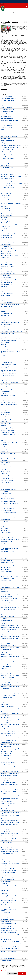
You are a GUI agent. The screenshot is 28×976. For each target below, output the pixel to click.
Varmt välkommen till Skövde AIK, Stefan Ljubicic (10, 863)
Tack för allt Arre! (4, 286)
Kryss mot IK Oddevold (5, 829)
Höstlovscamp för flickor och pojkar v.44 (8, 652)
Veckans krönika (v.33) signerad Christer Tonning (10, 719)
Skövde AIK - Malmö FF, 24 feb (6, 541)
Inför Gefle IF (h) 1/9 (4, 690)
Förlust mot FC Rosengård (6, 384)
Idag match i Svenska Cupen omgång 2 (8, 706)
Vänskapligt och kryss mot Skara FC (7, 430)
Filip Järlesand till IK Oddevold (6, 264)
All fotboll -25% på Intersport (6, 902)
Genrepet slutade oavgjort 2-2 (6, 519)
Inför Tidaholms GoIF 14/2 (5, 259)
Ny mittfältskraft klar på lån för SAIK (7, 742)
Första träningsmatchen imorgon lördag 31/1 (9, 279)
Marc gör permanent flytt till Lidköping (8, 879)
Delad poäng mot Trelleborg (6, 664)
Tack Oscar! (3, 129)
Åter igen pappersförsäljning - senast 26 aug (9, 416)
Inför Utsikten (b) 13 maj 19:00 (6, 180)
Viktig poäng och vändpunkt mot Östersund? (9, 695)
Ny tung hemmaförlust (5, 769)
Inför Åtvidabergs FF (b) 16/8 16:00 (7, 113)
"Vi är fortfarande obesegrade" (6, 185)
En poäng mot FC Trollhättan (6, 195)
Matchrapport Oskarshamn (6, 397)
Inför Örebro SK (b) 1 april (5, 861)
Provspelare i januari (4, 288)
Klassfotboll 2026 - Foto (5, 163)
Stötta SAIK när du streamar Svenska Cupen (9, 932)
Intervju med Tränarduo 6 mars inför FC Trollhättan (10, 240)
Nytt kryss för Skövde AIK (5, 208)
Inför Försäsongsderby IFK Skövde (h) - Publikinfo (10, 271)
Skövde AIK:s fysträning (5, 836)
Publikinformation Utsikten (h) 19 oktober (8, 634)
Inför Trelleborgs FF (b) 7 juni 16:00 (7, 158)
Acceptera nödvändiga (12, 973)
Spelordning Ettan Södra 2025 (6, 554)
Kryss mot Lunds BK (4, 114)
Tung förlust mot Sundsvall (6, 649)
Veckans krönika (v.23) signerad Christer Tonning (10, 784)
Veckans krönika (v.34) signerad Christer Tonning (10, 708)
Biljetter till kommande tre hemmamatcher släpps (10, 789)
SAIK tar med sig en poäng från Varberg (8, 786)
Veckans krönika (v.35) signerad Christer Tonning (10, 693)
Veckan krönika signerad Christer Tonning (8, 915)
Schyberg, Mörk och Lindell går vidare (8, 567)
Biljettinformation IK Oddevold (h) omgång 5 (9, 835)
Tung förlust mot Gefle (5, 688)
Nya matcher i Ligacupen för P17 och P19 (8, 593)
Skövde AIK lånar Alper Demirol (6, 684)
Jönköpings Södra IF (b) (5, 366)
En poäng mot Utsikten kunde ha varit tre (8, 629)
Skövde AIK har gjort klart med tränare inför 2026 (10, 327)
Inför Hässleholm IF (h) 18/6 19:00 (7, 149)
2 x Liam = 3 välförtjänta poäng (6, 107)
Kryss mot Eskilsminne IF (5, 172)
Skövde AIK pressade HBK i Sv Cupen (7, 102)
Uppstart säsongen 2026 (5, 291)
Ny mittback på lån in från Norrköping (8, 877)
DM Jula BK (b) (3, 219)
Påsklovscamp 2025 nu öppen (6, 506)
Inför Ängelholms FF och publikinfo (7, 375)
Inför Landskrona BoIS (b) (5, 643)
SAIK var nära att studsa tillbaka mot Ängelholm (10, 373)
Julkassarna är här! (4, 574)
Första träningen (4, 337)
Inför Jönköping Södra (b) (5, 231)
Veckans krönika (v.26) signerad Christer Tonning (10, 767)
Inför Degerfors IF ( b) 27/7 (6, 735)
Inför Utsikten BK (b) (4, 534)
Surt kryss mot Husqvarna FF (6, 462)
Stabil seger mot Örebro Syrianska (7, 432)
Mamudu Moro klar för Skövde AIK (7, 907)
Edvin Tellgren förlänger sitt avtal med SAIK (9, 791)
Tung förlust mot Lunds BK (6, 444)
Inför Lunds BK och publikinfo (6, 362)
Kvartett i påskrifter (4, 591)
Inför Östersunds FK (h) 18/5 (6, 808)
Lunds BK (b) (3, 446)
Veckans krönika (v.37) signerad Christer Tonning (10, 682)
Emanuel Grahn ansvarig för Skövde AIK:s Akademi (10, 304)
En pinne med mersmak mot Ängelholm (8, 181)
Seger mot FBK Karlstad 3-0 (6, 131)
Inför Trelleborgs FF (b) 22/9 (6, 666)
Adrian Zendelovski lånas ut (6, 699)
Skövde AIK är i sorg (4, 206)
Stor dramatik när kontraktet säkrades (8, 333)
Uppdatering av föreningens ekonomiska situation (10, 539)
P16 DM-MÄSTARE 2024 (5, 589)
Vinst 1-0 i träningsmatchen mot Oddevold (8, 886)
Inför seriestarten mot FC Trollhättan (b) (8, 512)
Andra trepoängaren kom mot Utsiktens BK (9, 178)
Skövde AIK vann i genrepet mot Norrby (8, 221)
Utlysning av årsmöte (5, 544)
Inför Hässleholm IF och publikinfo (7, 349)
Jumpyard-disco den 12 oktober (6, 654)
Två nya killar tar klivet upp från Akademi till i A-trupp (10, 576)
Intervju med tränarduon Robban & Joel (8, 302)
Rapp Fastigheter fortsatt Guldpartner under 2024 (10, 958)
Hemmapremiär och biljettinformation (8, 872)
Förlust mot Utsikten (4, 826)
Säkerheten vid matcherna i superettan (8, 700)
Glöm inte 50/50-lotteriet (5, 865)
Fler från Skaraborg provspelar (6, 320)
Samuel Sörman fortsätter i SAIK (7, 284)
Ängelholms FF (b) (4, 469)
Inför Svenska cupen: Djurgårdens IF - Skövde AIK (10, 946)
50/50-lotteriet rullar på (5, 729)
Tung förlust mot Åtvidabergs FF (7, 111)
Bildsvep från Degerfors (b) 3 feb (7, 956)
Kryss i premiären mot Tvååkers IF (7, 211)
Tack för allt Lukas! (4, 890)
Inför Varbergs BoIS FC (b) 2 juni (7, 787)
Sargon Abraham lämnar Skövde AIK (7, 318)
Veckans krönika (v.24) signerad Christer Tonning (10, 778)
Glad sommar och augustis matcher (7, 140)
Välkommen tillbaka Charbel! (6, 746)
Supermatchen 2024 (4, 704)
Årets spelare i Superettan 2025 (7, 235)
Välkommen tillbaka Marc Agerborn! (7, 578)
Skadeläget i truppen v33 (5, 417)
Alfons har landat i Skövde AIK (6, 127)
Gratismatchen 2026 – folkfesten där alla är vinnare (10, 98)
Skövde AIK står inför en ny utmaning (7, 616)
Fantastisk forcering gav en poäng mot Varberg (9, 671)
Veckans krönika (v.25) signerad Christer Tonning (10, 773)
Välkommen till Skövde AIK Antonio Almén (8, 100)
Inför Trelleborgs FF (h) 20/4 (6, 842)
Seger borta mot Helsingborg (6, 801)
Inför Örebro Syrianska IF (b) (6, 525)
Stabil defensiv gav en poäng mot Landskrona (9, 851)
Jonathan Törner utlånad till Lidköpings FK (8, 870)
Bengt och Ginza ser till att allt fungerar (8, 782)
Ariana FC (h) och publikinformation (7, 478)
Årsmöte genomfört (4, 514)
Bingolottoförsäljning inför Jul (6, 631)
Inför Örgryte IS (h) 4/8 (5, 728)
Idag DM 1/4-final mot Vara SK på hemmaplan (9, 120)
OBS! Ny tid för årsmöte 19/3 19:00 (7, 896)
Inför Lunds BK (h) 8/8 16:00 (6, 116)
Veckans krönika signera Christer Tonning (8, 885)
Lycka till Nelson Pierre (5, 715)
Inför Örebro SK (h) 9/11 (5, 605)
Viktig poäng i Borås (4, 491)
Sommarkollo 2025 (4, 460)
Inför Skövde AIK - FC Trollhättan (7, 944)
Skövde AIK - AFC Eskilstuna (6, 530)
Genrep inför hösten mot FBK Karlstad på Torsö (10, 132)
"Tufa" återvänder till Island (6, 753)
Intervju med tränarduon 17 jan (6, 282)
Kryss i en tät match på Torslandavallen (8, 402)
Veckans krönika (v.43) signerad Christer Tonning (10, 627)
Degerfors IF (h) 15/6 (5, 777)
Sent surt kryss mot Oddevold (6, 620)
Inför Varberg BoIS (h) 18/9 (6, 673)
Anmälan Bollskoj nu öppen (6, 253)
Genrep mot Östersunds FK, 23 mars (7, 875)
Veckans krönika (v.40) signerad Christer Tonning (10, 647)
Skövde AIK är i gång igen (5, 329)
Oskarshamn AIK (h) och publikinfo (7, 398)
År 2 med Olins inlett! (4, 668)
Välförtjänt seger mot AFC (5, 526)
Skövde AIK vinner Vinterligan (6, 244)
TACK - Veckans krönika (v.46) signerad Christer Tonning (11, 602)
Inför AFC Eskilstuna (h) (5, 528)
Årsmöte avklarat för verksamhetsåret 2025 (9, 224)
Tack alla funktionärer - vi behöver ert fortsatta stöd (10, 517)
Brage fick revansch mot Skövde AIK (7, 720)
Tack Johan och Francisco (5, 317)
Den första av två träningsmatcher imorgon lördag (10, 434)
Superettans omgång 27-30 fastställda (8, 691)
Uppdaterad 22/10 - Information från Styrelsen (9, 625)
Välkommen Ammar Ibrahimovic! (7, 293)
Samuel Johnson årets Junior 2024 (7, 423)
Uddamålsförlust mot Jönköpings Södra (8, 364)
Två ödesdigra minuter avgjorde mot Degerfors (9, 775)
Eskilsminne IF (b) (4, 358)
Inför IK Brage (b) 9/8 (5, 722)
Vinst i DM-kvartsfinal (5, 400)
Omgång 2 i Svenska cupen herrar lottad (8, 749)
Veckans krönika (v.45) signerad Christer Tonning (10, 612)
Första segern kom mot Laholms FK (7, 201)
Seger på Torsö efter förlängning (7, 480)
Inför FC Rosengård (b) (5, 386)
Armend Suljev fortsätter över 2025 (7, 556)
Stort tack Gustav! (4, 760)
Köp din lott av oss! (4, 300)
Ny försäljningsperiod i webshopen (7, 346)
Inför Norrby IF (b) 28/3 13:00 (6, 222)
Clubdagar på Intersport (5, 380)
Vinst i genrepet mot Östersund (6, 874)
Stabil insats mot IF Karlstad (6, 226)
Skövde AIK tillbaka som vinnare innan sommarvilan (10, 438)
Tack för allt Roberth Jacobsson (6, 623)
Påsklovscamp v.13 (4, 914)
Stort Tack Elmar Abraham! (5, 295)
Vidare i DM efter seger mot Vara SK (7, 118)
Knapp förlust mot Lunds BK (6, 142)
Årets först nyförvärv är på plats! (7, 583)
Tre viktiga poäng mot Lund (6, 360)
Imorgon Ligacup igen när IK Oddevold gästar (9, 638)
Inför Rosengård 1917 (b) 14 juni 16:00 (7, 152)
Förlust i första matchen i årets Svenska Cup (9, 926)
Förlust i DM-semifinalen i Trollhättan (8, 378)
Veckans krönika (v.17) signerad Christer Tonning (9, 838)
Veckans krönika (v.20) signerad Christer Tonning (10, 815)
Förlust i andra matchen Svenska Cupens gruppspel (10, 917)
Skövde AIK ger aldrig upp (5, 475)
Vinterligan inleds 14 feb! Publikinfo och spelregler (10, 260)
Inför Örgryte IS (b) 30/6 (5, 764)
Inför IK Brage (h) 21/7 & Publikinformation (9, 740)
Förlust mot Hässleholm (5, 347)
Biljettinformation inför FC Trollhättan (8, 242)
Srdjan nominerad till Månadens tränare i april (9, 824)
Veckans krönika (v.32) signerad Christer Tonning (10, 724)
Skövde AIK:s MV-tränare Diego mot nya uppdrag (10, 670)
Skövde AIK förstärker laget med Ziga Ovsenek (9, 951)
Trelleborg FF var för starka (6, 156)
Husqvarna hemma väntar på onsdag (7, 466)
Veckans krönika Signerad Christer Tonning (8, 953)
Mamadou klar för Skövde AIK (6, 939)
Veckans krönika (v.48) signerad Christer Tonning (10, 585)
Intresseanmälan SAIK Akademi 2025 (7, 960)
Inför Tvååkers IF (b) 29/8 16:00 (6, 96)
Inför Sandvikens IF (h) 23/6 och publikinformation (10, 771)
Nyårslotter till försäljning (6, 297)
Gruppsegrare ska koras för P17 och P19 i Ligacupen (10, 587)
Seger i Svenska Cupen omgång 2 (7, 702)
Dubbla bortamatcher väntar (6, 493)
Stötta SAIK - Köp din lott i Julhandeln (8, 562)
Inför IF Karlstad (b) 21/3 (5, 228)
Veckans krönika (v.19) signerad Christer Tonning (9, 820)
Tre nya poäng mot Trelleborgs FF (7, 840)
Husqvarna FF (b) (4, 421)
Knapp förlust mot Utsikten (6, 532)
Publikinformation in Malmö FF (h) (7, 537)
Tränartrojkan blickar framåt (6, 580)
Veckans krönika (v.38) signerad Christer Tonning (10, 675)
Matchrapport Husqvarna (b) (6, 419)
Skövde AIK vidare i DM (5, 165)
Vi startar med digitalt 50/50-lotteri (7, 928)
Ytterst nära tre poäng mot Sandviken (8, 677)
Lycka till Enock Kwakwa (5, 262)
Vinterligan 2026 (4, 309)
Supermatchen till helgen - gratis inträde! (8, 662)
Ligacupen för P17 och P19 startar (7, 600)
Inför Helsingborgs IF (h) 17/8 (6, 711)
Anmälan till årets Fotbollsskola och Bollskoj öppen (10, 934)
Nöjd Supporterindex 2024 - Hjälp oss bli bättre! (10, 713)
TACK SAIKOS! (3, 558)
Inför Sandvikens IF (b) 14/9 (6, 679)
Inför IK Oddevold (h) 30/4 (5, 831)
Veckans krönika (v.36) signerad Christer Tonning (10, 686)
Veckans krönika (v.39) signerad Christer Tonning (10, 656)
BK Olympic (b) (3, 440)
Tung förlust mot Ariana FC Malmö (7, 167)
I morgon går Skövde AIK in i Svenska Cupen (9, 930)
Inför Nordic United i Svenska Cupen (7, 905)
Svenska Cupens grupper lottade (7, 582)
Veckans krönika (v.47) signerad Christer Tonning (10, 594)
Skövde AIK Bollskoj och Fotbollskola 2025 (9, 523)
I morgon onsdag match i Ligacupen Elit (8, 640)
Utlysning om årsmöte (5, 257)
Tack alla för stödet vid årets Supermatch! (8, 645)
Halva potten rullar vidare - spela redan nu (8, 428)
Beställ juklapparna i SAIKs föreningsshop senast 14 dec (11, 331)
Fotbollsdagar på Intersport (6, 912)
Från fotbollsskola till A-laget (6, 571)
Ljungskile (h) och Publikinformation (7, 496)
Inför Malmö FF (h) (4, 535)
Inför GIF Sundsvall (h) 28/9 (6, 651)
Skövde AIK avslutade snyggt (6, 603)
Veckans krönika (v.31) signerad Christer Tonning (10, 731)
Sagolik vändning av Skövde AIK (6, 447)
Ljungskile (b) (3, 344)
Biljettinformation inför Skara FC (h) (7, 248)
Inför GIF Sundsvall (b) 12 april (6, 847)
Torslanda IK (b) (4, 408)
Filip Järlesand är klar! (5, 569)
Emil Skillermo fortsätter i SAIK (6, 560)
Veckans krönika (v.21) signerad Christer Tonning (10, 805)
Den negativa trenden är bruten (6, 738)
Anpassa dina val (4, 970)
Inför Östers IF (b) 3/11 (5, 618)
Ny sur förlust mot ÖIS (5, 726)
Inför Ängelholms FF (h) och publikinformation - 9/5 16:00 (11, 183)
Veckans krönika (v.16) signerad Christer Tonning (9, 844)
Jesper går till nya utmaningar (9, 22)
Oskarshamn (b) (4, 473)
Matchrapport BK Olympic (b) (6, 123)
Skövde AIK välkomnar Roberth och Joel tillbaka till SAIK (11, 338)
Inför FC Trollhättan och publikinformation (8, 389)
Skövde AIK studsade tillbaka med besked (8, 160)
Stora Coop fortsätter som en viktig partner (9, 266)
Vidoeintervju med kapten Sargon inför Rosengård (10, 458)
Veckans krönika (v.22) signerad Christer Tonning (10, 795)
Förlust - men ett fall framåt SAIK (7, 709)
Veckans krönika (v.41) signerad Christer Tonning (9, 641)
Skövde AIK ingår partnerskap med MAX (8, 453)
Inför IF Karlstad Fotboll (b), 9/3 (7, 898)
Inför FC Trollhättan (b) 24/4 (6, 197)
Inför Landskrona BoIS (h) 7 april (7, 853)
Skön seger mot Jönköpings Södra (7, 484)
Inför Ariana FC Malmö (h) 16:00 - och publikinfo (9, 169)
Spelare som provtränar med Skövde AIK (8, 134)
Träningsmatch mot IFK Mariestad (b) (8, 233)
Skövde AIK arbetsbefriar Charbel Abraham (8, 340)
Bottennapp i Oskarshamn (5, 471)
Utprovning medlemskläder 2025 (7, 543)
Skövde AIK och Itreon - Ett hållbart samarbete (9, 255)
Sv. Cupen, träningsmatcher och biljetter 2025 (9, 565)
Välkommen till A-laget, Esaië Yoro (7, 313)
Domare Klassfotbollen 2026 (6, 171)
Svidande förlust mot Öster (6, 614)
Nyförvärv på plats (4, 883)
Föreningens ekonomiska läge (6, 546)
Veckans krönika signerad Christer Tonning (8, 857)
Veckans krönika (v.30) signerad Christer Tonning (10, 737)
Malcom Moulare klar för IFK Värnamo (8, 395)
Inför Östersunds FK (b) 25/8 (6, 697)
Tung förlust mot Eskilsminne (6, 357)
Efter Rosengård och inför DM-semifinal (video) (9, 382)
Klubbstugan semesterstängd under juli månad (9, 766)
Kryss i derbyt (3, 268)
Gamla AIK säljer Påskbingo (6, 881)
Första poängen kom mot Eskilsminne (8, 501)
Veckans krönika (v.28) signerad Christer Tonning (10, 748)
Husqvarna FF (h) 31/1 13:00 (6, 277)
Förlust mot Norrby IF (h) (5, 412)
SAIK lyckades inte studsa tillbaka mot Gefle (9, 817)
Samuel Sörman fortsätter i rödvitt (7, 551)
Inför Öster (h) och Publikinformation (8, 796)
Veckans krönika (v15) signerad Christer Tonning (9, 849)
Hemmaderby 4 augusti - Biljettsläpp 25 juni (9, 442)
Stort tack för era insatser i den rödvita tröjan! (9, 598)
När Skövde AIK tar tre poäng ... (6, 859)
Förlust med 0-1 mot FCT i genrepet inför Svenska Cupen (11, 943)
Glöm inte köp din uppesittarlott (7, 573)
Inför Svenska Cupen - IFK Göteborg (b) (8, 919)
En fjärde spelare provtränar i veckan (7, 326)
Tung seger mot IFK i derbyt (6, 487)
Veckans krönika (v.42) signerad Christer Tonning (10, 636)
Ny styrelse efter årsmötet (6, 866)
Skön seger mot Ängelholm (6, 467)
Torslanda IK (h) (4, 449)
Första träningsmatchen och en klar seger (8, 273)
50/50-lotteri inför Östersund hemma (8, 810)
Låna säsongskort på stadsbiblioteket (8, 888)
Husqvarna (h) (3, 464)
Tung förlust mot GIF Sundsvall (6, 846)
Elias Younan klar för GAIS (5, 410)
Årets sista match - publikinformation (8, 609)
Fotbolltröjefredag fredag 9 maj (7, 476)
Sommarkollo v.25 (4, 793)
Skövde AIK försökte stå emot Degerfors (8, 733)
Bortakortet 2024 (4, 925)
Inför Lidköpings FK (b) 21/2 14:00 (7, 251)
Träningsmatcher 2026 (5, 289)
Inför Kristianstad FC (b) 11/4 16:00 (7, 210)
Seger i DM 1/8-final (4, 451)
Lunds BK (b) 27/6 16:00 (5, 143)
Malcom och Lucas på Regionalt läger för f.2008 (10, 661)
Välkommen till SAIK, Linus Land (7, 306)
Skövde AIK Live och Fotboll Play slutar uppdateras (10, 508)
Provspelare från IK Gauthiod (6, 324)
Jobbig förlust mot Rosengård (6, 151)
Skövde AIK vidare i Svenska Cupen (7, 154)
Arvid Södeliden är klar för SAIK (6, 275)
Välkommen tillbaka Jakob (5, 308)
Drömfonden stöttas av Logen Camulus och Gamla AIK (11, 176)
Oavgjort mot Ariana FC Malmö (6, 391)
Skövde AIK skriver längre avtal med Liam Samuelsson (11, 822)
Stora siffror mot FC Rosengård (7, 455)
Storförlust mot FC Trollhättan (6, 237)
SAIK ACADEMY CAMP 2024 (5, 780)
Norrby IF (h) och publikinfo (6, 414)
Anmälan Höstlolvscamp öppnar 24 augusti (9, 404)
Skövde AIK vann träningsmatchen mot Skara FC (9, 136)
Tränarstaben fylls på (5, 315)
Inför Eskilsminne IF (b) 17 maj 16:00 (7, 174)
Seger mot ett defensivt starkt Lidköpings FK (9, 250)
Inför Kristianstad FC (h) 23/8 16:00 (7, 109)
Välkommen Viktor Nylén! (5, 564)
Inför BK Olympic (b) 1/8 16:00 (6, 125)
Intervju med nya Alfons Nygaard (7, 122)
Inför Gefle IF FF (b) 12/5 (5, 818)
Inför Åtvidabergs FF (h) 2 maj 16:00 (7, 187)
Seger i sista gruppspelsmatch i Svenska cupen (9, 904)
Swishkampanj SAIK (4, 611)
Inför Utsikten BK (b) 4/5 (5, 827)
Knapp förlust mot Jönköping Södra (7, 230)
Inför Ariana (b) (3, 393)
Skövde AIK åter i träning (5, 138)
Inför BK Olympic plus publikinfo (7, 335)
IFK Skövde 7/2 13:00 (4, 269)
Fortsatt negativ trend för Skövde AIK (8, 762)
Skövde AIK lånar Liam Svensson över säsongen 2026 (11, 280)
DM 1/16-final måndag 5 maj (6, 482)
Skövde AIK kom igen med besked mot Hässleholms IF (11, 145)
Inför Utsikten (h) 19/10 (5, 632)
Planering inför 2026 (4, 311)
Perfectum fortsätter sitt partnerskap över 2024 (10, 941)
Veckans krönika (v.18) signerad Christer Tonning (10, 833)
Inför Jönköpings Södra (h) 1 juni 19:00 (8, 161)
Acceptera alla (22, 973)
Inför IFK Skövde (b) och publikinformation (9, 489)
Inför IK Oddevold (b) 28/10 (6, 622)
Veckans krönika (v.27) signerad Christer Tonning (10, 758)
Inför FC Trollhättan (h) (5, 239)
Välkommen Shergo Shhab (5, 717)
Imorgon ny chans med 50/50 (6, 921)
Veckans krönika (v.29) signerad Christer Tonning (10, 744)
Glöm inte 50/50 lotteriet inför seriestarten (9, 515)
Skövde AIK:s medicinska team (6, 757)
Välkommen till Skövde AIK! (6, 755)
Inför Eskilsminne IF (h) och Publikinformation (9, 503)
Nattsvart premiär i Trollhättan (6, 510)
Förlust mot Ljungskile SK (5, 342)
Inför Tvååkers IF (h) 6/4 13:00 (6, 215)
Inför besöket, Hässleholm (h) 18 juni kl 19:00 (9, 147)
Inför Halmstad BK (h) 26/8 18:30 (7, 103)
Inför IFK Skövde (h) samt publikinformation (9, 427)
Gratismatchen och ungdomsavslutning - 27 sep (10, 377)
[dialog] (14, 968)
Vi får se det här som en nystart (6, 751)
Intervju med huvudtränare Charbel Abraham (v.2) (10, 553)
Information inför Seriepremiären (7, 213)
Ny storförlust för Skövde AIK (6, 495)
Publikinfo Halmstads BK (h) (6, 105)
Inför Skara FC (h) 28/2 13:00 (6, 246)
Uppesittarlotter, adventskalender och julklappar (10, 322)
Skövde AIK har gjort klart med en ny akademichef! (10, 607)
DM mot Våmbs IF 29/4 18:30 (6, 193)
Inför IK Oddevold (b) (4, 521)
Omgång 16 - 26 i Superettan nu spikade (8, 803)
